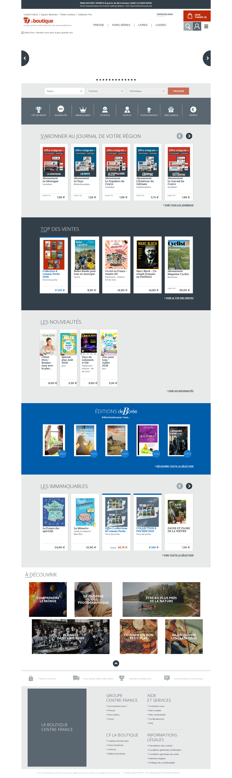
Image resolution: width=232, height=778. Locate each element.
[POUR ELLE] (105, 109)
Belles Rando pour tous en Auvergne (85, 272)
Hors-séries (113, 714)
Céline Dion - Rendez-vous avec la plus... (47, 363)
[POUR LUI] (127, 109)
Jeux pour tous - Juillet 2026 (108, 361)
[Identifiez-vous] (197, 26)
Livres (111, 718)
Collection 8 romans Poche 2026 (51, 274)
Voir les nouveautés (180, 390)
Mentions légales (157, 758)
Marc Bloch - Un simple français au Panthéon (146, 274)
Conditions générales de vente (164, 754)
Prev (25, 58)
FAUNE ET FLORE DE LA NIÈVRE (179, 530)
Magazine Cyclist (178, 274)
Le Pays (78, 181)
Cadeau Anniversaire (118, 740)
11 (128, 80)
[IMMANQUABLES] (83, 109)
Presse (111, 710)
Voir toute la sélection (178, 555)
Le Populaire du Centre (114, 182)
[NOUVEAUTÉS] (60, 109)
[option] (53, 172)
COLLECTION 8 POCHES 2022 (146, 530)
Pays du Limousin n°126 (88, 360)
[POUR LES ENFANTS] (149, 109)
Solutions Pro (85, 14)
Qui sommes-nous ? (117, 706)
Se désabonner (156, 718)
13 (135, 80)
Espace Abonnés (49, 14)
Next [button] (189, 136)
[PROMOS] (193, 109)
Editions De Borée (116, 753)
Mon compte (155, 710)
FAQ (151, 723)
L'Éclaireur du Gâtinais (145, 182)
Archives (112, 749)
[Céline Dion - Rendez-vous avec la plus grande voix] (116, 57)
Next (207, 58)
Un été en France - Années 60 (116, 272)
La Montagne (51, 181)
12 (132, 80)
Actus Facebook (115, 745)
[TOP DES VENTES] (38, 109)
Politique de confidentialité (162, 762)
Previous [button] (180, 136)
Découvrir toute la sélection (174, 466)
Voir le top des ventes (179, 298)
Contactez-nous (165, 14)
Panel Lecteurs (67, 14)
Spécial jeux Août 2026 (67, 360)
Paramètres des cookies (161, 745)
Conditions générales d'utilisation (165, 749)
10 (125, 80)
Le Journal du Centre (176, 182)
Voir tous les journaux (179, 205)
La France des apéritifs (51, 530)
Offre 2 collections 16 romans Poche (116, 530)
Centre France (31, 14)
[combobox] (65, 91)
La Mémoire (81, 528)
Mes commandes (157, 714)
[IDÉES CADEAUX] (171, 109)
